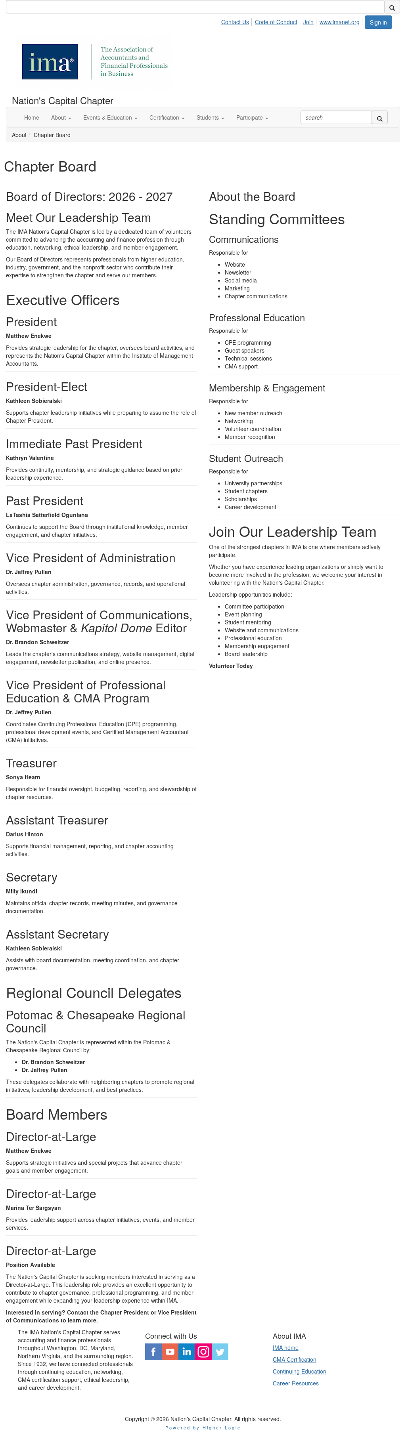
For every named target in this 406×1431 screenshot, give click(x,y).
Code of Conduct (276, 22)
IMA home (286, 1347)
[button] (61, 117)
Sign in (378, 22)
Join (308, 22)
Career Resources (296, 1383)
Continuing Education (299, 1371)
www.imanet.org (340, 22)
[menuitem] (237, 20)
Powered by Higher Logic (203, 1427)
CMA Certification (294, 1359)
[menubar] (292, 20)
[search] (392, 6)
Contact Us (235, 22)
